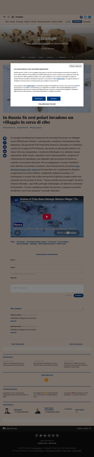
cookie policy (60, 78)
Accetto (54, 98)
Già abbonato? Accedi (47, 104)
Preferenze (39, 98)
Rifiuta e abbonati (75, 66)
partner (77, 85)
